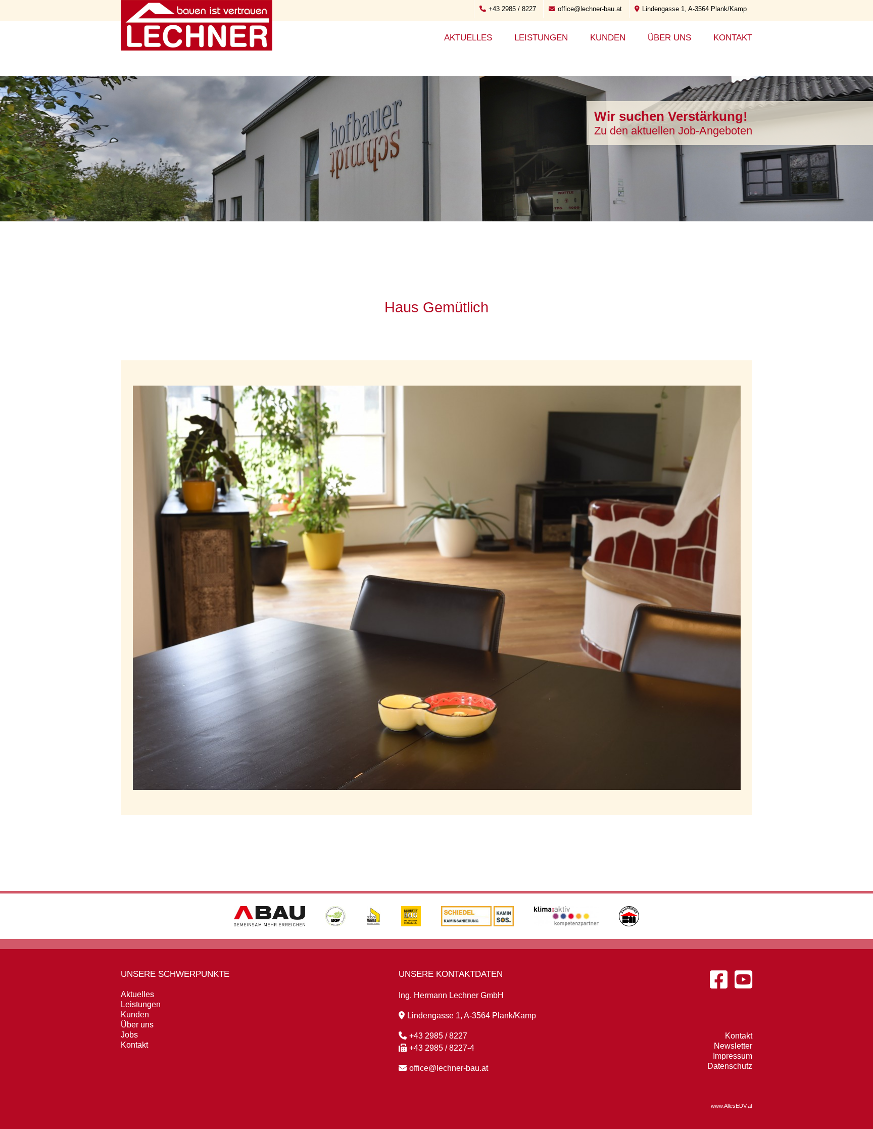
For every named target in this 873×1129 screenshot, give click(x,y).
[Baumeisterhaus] (411, 936)
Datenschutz (729, 1066)
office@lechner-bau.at (590, 9)
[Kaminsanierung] (477, 936)
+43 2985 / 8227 (512, 9)
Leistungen (541, 37)
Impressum (732, 1056)
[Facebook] (719, 979)
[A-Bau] (269, 936)
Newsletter (733, 1046)
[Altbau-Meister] (373, 936)
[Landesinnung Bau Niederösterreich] (629, 936)
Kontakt (732, 37)
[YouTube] (743, 979)
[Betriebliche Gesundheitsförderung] (335, 936)
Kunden (607, 37)
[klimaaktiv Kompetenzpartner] (566, 936)
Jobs (129, 1034)
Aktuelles (468, 37)
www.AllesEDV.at (731, 1106)
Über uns (669, 37)
